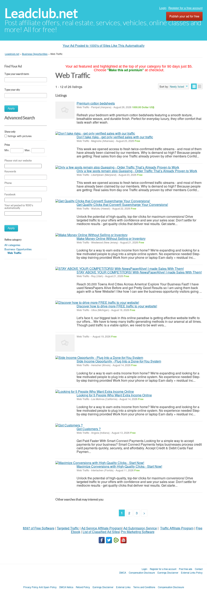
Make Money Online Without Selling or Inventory (111, 238)
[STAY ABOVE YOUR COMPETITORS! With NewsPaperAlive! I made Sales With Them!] (119, 268)
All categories (12, 245)
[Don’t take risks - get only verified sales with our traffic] (95, 133)
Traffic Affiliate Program (176, 528)
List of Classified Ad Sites (101, 531)
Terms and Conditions (144, 587)
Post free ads (185, 569)
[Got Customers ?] (69, 425)
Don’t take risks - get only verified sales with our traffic (115, 137)
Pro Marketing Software (137, 531)
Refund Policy (83, 587)
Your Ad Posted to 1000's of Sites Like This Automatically (104, 45)
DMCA (122, 572)
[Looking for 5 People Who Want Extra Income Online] (94, 391)
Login (162, 8)
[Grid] (200, 86)
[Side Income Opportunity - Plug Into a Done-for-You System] (99, 357)
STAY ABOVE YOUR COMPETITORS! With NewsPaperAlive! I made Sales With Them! (139, 272)
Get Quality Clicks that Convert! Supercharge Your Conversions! (122, 204)
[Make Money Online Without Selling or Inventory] (91, 235)
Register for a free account (185, 8)
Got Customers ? (89, 428)
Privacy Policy (30, 587)
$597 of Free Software (38, 528)
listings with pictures (20, 136)
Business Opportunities (18, 249)
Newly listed (177, 86)
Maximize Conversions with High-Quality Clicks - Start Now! (119, 466)
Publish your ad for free (184, 16)
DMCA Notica (66, 587)
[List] (194, 86)
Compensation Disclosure (142, 572)
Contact (199, 569)
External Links (123, 587)
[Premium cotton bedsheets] (65, 110)
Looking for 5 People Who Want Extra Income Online (114, 395)
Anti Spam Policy (48, 587)
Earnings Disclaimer (167, 572)
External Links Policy (192, 572)
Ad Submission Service (140, 528)
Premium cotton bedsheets (96, 103)
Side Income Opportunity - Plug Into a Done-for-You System (119, 361)
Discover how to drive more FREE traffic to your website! (117, 306)
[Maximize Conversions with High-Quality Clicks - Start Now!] (99, 463)
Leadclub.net (41, 13)
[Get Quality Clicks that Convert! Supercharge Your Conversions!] (102, 201)
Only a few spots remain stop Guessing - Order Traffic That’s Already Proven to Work (137, 171)
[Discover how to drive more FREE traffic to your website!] (97, 302)
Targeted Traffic (68, 528)
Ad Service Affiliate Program (101, 528)
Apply (11, 108)
